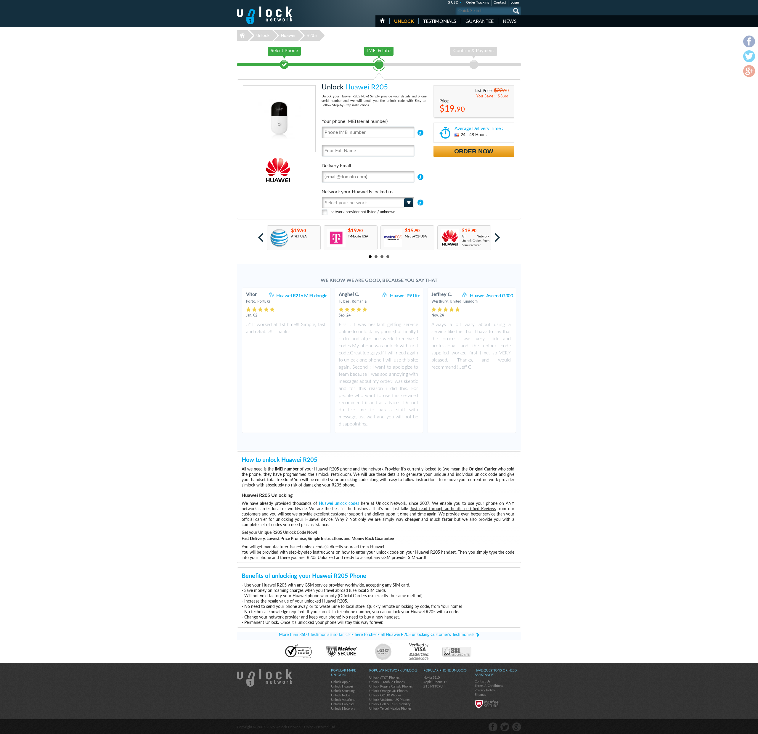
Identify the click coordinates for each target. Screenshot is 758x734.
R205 (312, 35)
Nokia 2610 (431, 677)
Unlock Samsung (343, 691)
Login (514, 2)
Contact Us (482, 681)
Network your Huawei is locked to (357, 191)
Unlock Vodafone (343, 699)
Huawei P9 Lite (405, 295)
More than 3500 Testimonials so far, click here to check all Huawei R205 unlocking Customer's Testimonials (376, 635)
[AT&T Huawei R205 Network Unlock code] (279, 238)
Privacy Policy (485, 690)
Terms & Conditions (489, 686)
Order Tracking (477, 2)
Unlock (404, 21)
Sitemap (480, 694)
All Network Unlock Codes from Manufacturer (475, 241)
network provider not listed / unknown (362, 212)
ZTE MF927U (433, 686)
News (510, 21)
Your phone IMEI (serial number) (355, 121)
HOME (382, 20)
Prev (261, 237)
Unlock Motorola (343, 708)
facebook (493, 726)
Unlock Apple (340, 682)
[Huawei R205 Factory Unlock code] (450, 238)
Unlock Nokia (340, 695)
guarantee (479, 21)
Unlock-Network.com (264, 678)
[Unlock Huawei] (257, 170)
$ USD (453, 2)
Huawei (288, 35)
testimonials (439, 21)
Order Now (473, 151)
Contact (500, 2)
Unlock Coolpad (342, 704)
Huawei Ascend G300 (491, 295)
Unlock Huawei (342, 686)
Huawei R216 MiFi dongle (301, 295)
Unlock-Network (264, 15)
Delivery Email (336, 165)
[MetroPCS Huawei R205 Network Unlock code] (393, 238)
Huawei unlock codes (339, 504)
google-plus (516, 726)
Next (497, 237)
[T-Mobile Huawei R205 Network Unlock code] (336, 238)
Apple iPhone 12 (435, 682)
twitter (504, 726)
